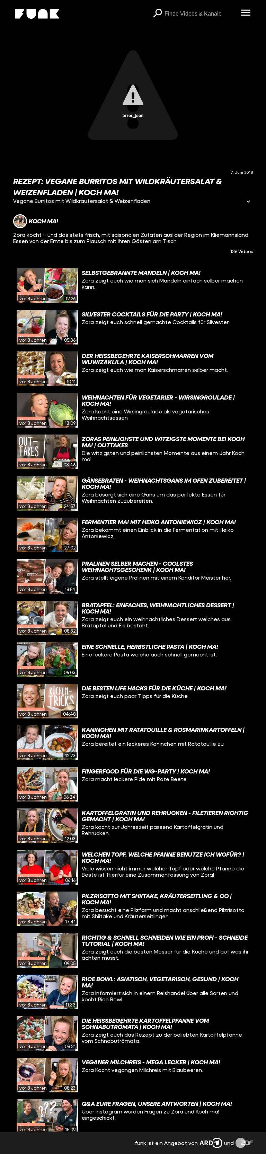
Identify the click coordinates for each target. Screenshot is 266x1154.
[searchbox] (200, 14)
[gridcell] (133, 285)
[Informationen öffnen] (248, 202)
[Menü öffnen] (246, 13)
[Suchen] (158, 13)
